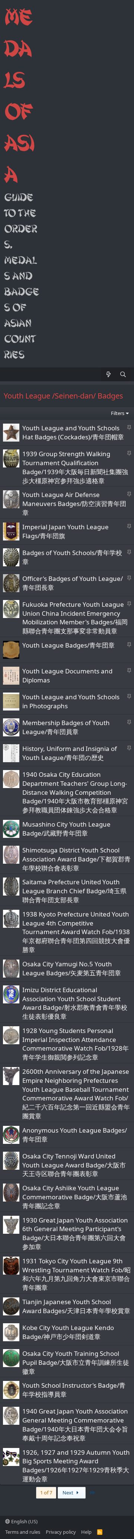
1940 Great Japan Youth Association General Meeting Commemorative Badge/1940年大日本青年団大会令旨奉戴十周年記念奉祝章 (75, 1424)
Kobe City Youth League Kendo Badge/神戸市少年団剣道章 (68, 1332)
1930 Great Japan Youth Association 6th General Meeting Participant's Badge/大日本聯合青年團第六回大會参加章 (75, 1233)
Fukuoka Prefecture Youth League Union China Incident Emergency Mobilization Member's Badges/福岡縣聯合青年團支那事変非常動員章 (75, 617)
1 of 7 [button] (46, 1492)
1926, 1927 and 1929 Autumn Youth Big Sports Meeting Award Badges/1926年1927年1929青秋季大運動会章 (76, 1465)
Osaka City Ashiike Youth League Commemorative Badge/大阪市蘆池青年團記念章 (74, 1197)
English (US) (24, 1521)
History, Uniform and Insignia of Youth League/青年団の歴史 (69, 753)
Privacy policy (61, 1532)
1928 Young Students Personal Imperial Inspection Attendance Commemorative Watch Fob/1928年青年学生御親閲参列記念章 (75, 1043)
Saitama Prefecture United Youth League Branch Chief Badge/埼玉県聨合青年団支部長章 (74, 891)
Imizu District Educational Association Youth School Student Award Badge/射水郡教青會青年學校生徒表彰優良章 (74, 1003)
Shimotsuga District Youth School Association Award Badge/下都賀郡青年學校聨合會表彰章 (76, 859)
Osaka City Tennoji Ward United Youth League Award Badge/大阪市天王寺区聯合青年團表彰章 (74, 1165)
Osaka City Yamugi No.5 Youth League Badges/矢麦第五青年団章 (71, 968)
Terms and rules (22, 1532)
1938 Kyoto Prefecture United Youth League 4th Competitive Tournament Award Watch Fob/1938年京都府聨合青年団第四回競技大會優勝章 (76, 932)
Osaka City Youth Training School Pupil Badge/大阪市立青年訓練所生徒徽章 (75, 1362)
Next (68, 1492)
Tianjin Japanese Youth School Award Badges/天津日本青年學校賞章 (76, 1306)
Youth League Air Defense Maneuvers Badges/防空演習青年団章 (74, 503)
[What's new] (108, 374)
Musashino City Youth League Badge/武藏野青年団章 (66, 828)
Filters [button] (117, 413)
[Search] (123, 374)
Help (86, 1532)
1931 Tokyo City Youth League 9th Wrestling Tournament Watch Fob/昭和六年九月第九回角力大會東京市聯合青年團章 (76, 1274)
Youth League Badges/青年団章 (68, 645)
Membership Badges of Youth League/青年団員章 (66, 727)
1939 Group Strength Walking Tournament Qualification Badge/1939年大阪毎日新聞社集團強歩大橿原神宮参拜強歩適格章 (75, 467)
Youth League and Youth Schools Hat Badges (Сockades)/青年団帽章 (73, 432)
